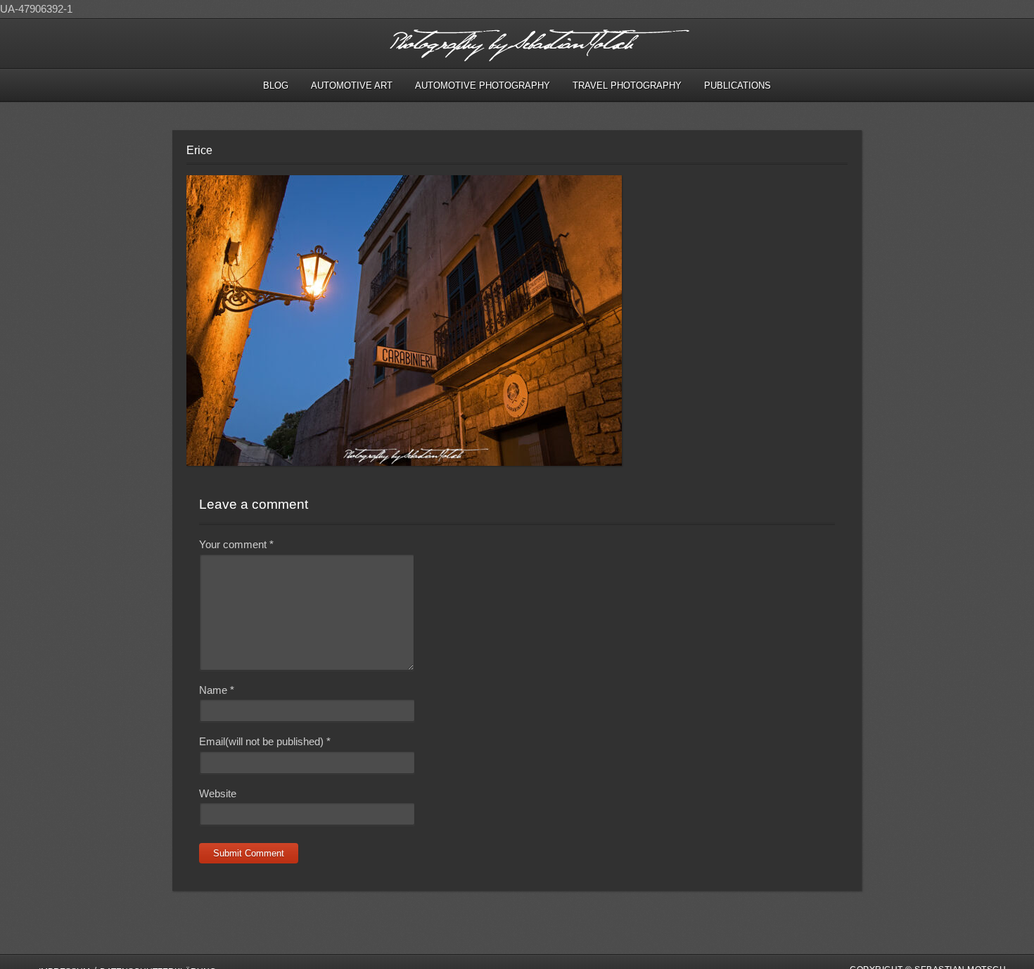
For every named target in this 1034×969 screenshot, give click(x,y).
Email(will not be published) (265, 741)
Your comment (236, 544)
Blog (275, 85)
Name (216, 690)
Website (217, 793)
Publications (737, 85)
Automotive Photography (482, 85)
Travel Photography (627, 85)
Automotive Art (351, 85)
